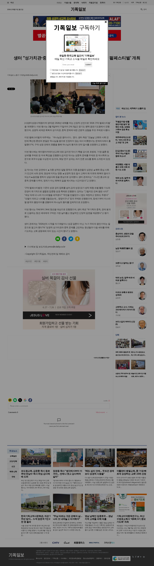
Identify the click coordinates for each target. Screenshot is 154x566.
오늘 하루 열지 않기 (99, 83)
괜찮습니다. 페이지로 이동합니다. (62, 77)
